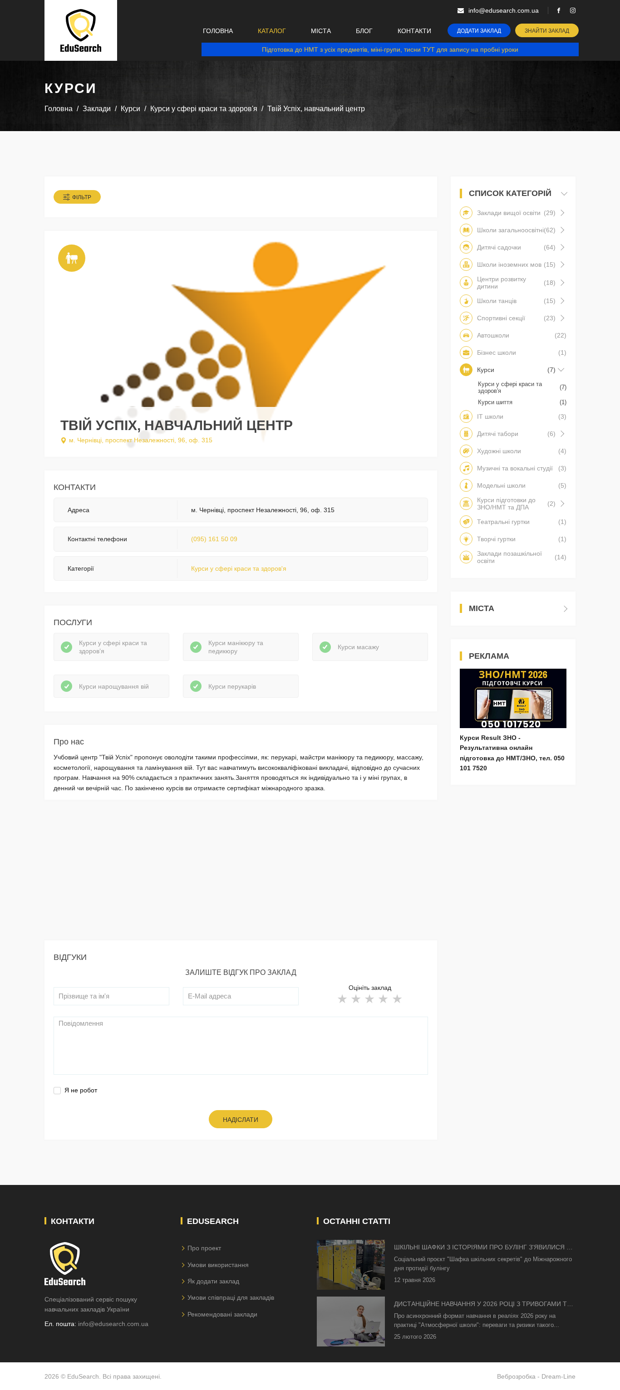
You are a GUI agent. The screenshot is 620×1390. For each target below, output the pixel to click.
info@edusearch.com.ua (113, 1323)
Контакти (414, 30)
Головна (218, 30)
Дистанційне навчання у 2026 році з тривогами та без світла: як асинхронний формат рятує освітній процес (482, 1304)
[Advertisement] (240, 876)
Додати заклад (479, 31)
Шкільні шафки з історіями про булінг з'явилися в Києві (482, 1247)
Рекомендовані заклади (222, 1314)
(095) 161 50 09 (214, 539)
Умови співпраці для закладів (230, 1297)
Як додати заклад (213, 1281)
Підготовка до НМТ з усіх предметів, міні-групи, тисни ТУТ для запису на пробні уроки (390, 49)
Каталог (272, 30)
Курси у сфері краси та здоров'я (238, 568)
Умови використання (218, 1264)
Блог (364, 30)
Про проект (204, 1248)
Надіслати (240, 1119)
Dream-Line (558, 1376)
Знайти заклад (547, 31)
